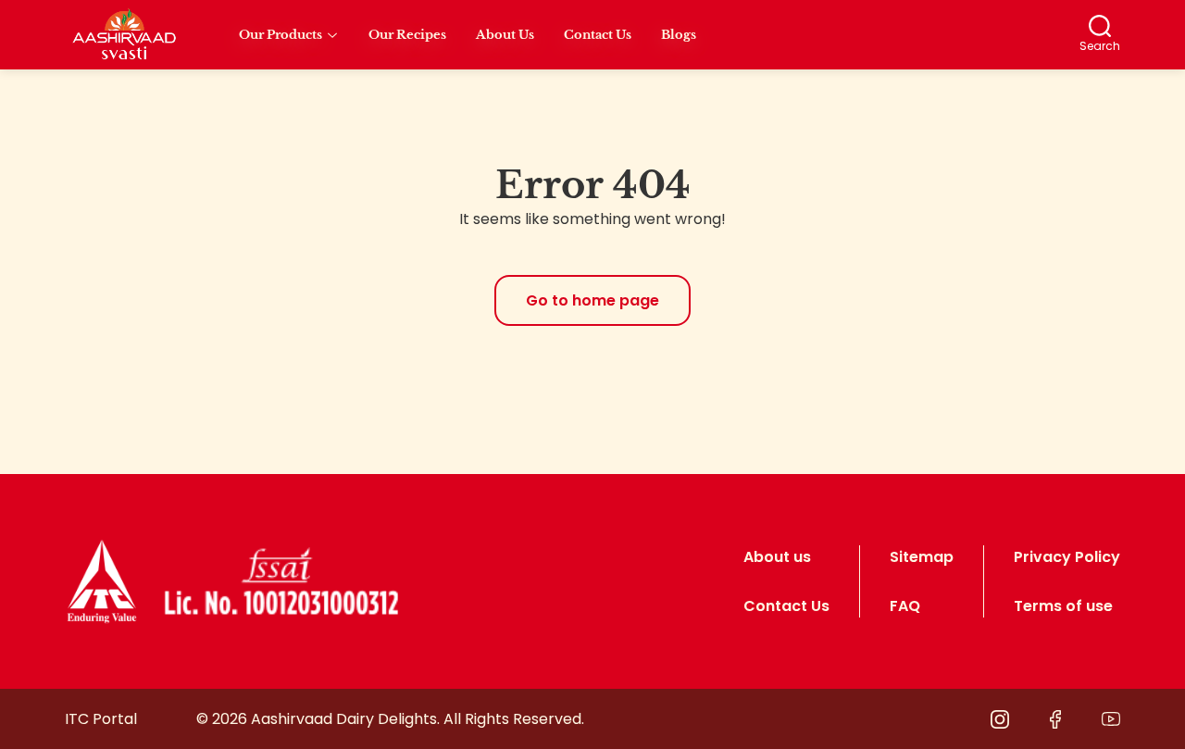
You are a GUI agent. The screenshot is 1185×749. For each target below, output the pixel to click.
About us (777, 557)
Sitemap (922, 557)
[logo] (102, 581)
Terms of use (1063, 606)
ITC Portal (101, 719)
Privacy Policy (1067, 557)
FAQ (905, 606)
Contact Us (786, 606)
